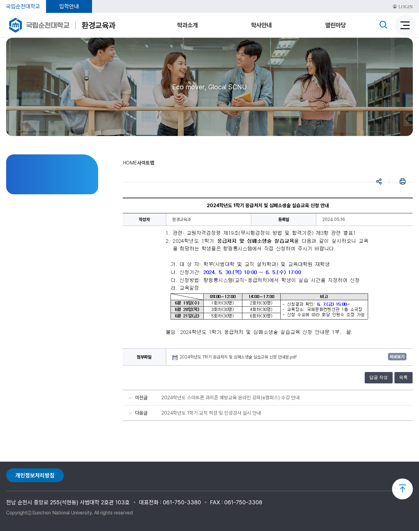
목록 (403, 377)
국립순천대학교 (23, 6)
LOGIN (405, 6)
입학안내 (69, 6)
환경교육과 (98, 25)
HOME (130, 163)
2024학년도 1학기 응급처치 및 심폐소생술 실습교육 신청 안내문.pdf (239, 357)
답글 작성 (378, 377)
